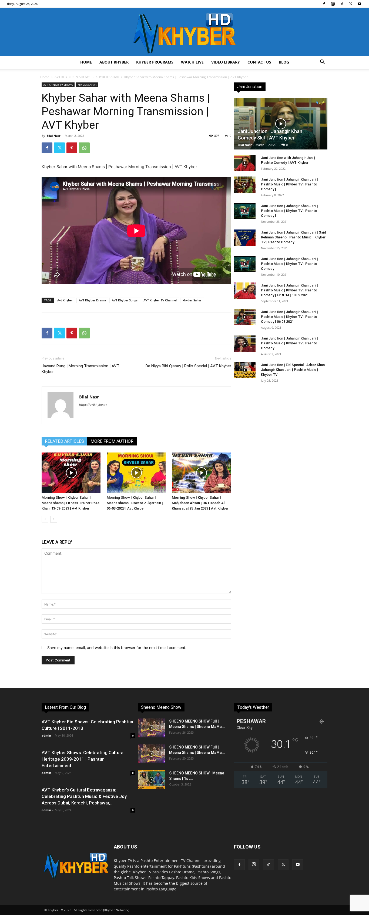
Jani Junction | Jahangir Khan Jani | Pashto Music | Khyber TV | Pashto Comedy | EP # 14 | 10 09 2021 (289, 290)
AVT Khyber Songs (124, 300)
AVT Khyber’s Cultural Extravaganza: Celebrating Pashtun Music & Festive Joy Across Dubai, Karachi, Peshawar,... (84, 796)
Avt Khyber (65, 300)
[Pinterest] (71, 147)
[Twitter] (351, 4)
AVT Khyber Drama (92, 300)
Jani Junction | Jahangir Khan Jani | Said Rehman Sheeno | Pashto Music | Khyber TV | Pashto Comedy (293, 237)
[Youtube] (359, 4)
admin (46, 735)
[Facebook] (324, 4)
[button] (322, 62)
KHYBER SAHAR (107, 77)
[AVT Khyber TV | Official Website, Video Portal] (184, 32)
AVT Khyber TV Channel (160, 300)
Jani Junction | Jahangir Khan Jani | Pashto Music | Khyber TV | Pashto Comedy (289, 264)
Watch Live (192, 62)
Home (86, 62)
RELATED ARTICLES (64, 441)
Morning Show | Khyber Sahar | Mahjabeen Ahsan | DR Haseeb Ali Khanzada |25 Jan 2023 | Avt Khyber (200, 502)
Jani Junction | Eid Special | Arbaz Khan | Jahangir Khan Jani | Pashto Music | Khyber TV (294, 370)
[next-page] (53, 519)
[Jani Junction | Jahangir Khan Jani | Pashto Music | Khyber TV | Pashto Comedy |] (245, 185)
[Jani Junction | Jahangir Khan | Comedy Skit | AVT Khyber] (280, 123)
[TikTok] (342, 4)
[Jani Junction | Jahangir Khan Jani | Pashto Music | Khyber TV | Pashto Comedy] (245, 264)
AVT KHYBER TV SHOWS (72, 77)
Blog (284, 62)
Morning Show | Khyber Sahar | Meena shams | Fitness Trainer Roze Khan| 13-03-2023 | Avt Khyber (70, 502)
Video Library (225, 62)
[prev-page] (45, 519)
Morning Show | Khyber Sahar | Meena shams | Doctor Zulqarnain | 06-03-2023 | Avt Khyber (135, 502)
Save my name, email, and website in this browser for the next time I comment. (116, 647)
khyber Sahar (192, 300)
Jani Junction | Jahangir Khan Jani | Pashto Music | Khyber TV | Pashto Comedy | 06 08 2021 (289, 317)
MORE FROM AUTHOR (111, 441)
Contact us (259, 62)
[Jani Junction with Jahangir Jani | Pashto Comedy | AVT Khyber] (245, 163)
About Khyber (114, 62)
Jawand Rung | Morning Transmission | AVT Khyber (80, 369)
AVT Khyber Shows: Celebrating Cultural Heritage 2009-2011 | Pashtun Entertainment (83, 759)
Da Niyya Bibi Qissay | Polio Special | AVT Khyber (188, 366)
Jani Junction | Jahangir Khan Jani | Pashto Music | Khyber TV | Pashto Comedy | (289, 184)
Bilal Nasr (53, 136)
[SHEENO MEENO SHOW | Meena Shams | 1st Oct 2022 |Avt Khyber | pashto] (151, 779)
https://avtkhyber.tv (93, 405)
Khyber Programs (154, 62)
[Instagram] (333, 4)
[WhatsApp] (84, 147)
